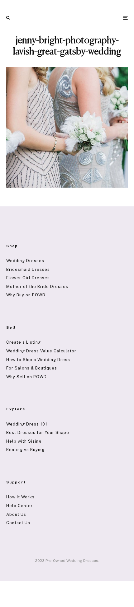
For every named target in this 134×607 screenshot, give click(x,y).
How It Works (20, 497)
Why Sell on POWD (26, 376)
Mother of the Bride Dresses (37, 286)
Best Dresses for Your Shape (37, 432)
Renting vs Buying (25, 449)
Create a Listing (23, 342)
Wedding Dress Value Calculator (41, 351)
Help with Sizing (23, 441)
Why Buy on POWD (25, 295)
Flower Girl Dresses (28, 277)
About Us (16, 514)
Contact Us (18, 522)
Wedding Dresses (25, 260)
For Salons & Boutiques (31, 368)
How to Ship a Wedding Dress (38, 359)
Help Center (19, 505)
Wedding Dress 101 (26, 424)
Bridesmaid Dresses (28, 269)
